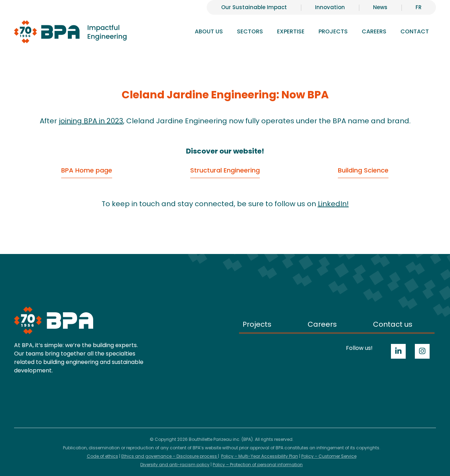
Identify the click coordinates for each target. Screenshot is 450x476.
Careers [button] (374, 31)
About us (209, 31)
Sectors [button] (250, 31)
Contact (414, 31)
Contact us (392, 324)
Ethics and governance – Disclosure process (169, 456)
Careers (322, 324)
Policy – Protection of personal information (258, 465)
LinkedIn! (333, 204)
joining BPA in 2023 (91, 121)
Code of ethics (102, 456)
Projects (333, 31)
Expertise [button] (290, 31)
